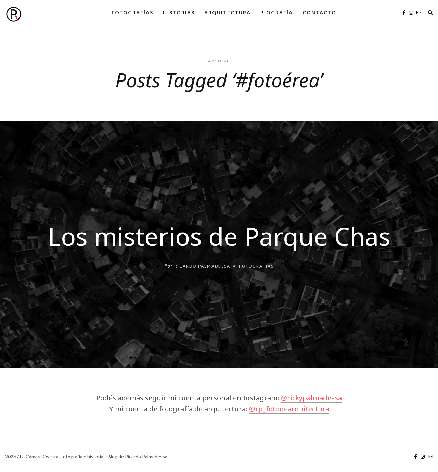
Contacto (319, 12)
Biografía (276, 12)
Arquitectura (227, 12)
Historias (179, 12)
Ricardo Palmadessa (202, 266)
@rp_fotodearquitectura (289, 408)
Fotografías (132, 12)
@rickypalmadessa (311, 397)
